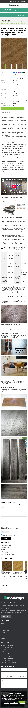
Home (2, 19)
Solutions (3, 628)
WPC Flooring (4, 651)
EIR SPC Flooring (5, 20)
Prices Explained (7, 9)
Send (6, 538)
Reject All (6, 702)
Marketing (24, 704)
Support (3, 632)
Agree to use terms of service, (12, 535)
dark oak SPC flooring (6, 552)
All (5, 19)
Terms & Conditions (19, 535)
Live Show (17, 1)
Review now (17, 588)
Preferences (18, 704)
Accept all (22, 702)
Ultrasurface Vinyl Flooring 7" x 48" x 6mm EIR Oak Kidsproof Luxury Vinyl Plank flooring (18, 575)
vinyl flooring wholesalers (7, 551)
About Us (3, 626)
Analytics (12, 704)
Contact (3, 638)
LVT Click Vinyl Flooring (6, 647)
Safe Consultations (21, 10)
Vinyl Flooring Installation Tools (8, 662)
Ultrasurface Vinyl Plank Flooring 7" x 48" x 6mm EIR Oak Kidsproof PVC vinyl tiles (6, 575)
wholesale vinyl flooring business (9, 554)
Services (10, 1)
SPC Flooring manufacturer (13, 19)
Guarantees (7, 14)
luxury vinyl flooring (5, 547)
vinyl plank (3, 549)
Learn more (6, 616)
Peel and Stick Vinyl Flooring (7, 656)
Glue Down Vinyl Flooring (7, 645)
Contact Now (12, 109)
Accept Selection (14, 702)
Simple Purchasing (21, 14)
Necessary (5, 704)
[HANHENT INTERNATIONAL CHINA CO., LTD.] (14, 5)
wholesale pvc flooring (6, 545)
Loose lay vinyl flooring (6, 654)
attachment (5, 531)
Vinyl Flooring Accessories (7, 658)
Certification (23, 1)
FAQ (2, 634)
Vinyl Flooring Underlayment (8, 660)
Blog (2, 636)
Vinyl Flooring (5, 630)
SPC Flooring (4, 649)
